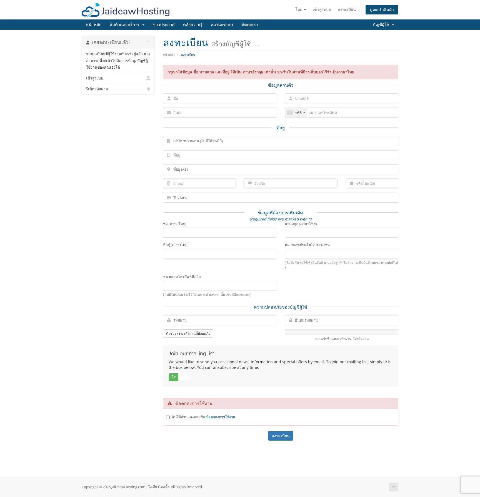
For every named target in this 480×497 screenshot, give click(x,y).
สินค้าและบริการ (126, 24)
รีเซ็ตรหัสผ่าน (97, 88)
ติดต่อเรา (249, 24)
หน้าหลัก (93, 24)
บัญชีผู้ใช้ (382, 24)
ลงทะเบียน (347, 9)
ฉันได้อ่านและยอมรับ (203, 416)
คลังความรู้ (192, 24)
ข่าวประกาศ (164, 24)
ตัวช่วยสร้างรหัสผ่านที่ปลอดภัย (188, 333)
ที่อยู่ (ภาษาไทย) (176, 244)
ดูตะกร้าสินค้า (382, 9)
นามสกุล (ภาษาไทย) (301, 223)
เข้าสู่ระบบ (322, 9)
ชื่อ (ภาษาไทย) (174, 223)
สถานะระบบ (222, 24)
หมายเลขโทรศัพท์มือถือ (182, 276)
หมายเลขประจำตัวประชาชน (307, 244)
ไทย (299, 9)
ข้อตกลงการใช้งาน (220, 416)
